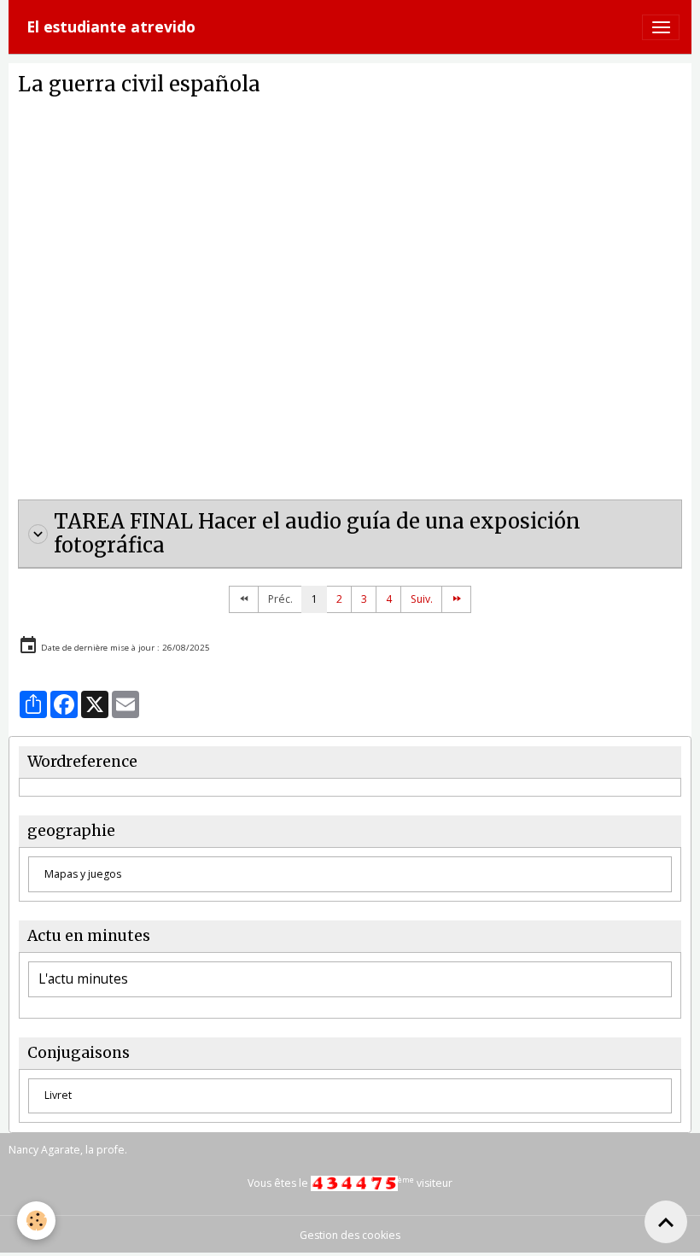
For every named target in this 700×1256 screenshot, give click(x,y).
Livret (58, 1095)
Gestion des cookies (350, 1235)
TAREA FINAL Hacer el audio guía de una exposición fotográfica (317, 534)
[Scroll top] (666, 1222)
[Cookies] (36, 1220)
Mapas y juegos (82, 874)
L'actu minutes (83, 979)
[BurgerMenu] (661, 27)
